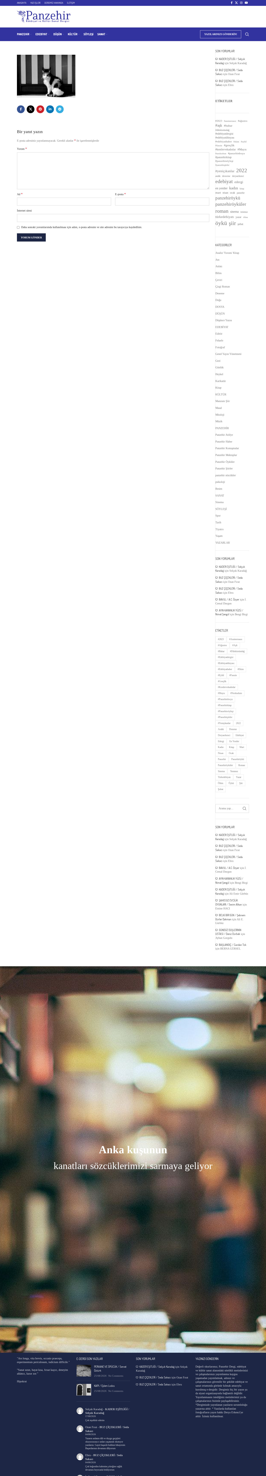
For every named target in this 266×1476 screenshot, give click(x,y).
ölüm (245, 217)
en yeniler (221, 188)
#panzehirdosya (236, 153)
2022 (241, 170)
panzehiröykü (227, 197)
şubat (240, 224)
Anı (217, 259)
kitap (242, 189)
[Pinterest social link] (40, 109)
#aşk (218, 125)
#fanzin (218, 146)
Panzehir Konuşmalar (227, 448)
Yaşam (219, 535)
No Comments (115, 1376)
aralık (217, 176)
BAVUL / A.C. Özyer (229, 599)
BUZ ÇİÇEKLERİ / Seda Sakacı (155, 1377)
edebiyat (224, 181)
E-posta (120, 194)
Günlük (219, 367)
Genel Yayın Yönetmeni (228, 354)
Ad (20, 194)
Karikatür (220, 381)
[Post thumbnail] (84, 1371)
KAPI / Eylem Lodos (104, 1385)
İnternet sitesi (24, 210)
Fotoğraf (220, 347)
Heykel (219, 374)
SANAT (219, 495)
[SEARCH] (244, 808)
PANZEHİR (222, 428)
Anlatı (218, 266)
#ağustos (242, 120)
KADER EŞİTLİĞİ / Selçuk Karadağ (156, 1366)
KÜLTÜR (220, 394)
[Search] (247, 34)
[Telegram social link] (60, 109)
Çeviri (218, 280)
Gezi (217, 360)
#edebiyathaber (223, 141)
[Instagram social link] (241, 3)
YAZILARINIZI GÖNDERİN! (220, 34)
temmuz (244, 212)
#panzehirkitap (223, 157)
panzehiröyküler (230, 204)
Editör (218, 333)
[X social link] (236, 3)
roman (221, 211)
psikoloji (220, 482)
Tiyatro (219, 529)
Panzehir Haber (223, 441)
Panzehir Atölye (224, 434)
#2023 (218, 120)
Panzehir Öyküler (225, 461)
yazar (238, 217)
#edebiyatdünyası (224, 137)
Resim (218, 488)
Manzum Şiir (222, 401)
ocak (232, 192)
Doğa (218, 300)
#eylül (244, 142)
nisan (225, 192)
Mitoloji (219, 414)
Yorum (22, 148)
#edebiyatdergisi (224, 133)
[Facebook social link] (231, 3)
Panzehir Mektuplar (226, 455)
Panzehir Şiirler (224, 468)
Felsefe (219, 340)
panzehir (241, 192)
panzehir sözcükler (225, 475)
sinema (234, 211)
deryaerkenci (238, 176)
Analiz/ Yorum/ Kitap (227, 252)
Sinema (219, 502)
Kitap (218, 387)
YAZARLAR (222, 542)
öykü (221, 223)
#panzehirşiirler (222, 165)
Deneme (219, 293)
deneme (226, 176)
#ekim (236, 141)
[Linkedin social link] (50, 109)
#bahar (228, 125)
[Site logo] (43, 16)
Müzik (218, 421)
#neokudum (220, 153)
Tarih (218, 522)
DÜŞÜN (220, 313)
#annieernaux (230, 121)
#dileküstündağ (222, 130)
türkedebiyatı (224, 217)
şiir (232, 223)
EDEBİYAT (221, 327)
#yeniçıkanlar (224, 171)
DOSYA (219, 306)
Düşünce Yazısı (223, 320)
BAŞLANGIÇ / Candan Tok (232, 944)
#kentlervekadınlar (225, 149)
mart (218, 192)
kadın (233, 188)
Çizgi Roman (222, 286)
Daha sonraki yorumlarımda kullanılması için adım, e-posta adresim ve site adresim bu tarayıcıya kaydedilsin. (81, 227)
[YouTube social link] (246, 3)
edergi (238, 182)
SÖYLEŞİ (221, 509)
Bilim (218, 273)
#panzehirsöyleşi (224, 161)
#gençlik (229, 145)
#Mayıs (242, 149)
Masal (218, 407)
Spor (218, 515)
